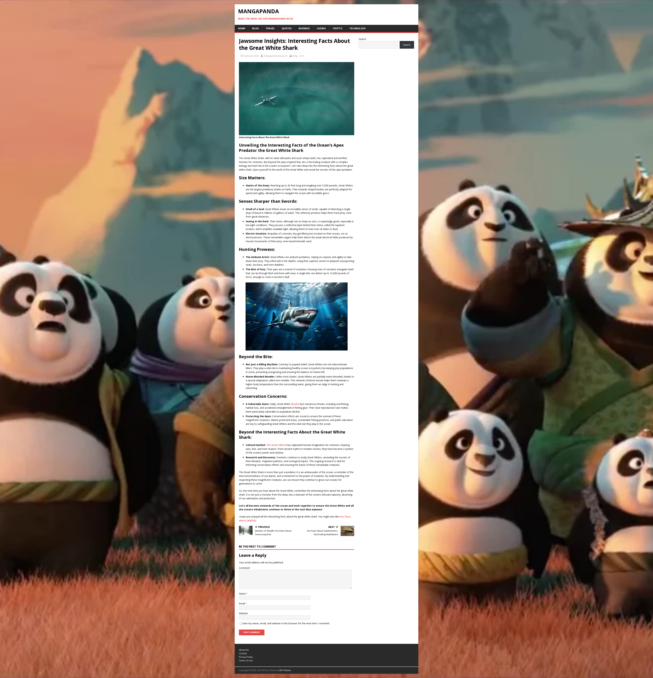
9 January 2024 (251, 55)
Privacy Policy (246, 656)
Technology (357, 28)
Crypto (337, 28)
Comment (244, 568)
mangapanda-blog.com (275, 55)
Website (243, 613)
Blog (255, 28)
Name (242, 593)
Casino (321, 28)
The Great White (276, 445)
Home (241, 28)
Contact (243, 653)
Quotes (287, 28)
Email (242, 603)
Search (362, 39)
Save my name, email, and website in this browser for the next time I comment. (286, 623)
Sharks (295, 404)
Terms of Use (246, 660)
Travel (270, 28)
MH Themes (285, 670)
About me (244, 649)
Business (304, 28)
